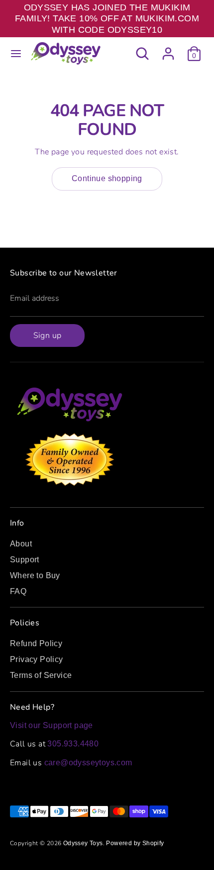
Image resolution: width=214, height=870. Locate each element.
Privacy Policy (36, 659)
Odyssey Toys (83, 843)
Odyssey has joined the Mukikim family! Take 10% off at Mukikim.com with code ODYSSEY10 (107, 18)
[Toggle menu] (16, 54)
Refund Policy (36, 643)
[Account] (168, 49)
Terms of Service (41, 675)
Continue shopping (107, 178)
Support (24, 559)
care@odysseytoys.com (88, 762)
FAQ (18, 591)
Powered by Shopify (135, 843)
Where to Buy (35, 575)
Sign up (47, 335)
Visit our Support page (51, 725)
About (21, 543)
